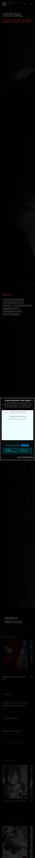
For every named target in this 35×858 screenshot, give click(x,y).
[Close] (32, 400)
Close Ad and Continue (25, 457)
